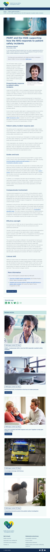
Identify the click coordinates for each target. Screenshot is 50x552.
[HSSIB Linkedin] (42, 550)
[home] (9, 527)
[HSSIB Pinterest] (44, 550)
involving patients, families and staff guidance (17, 161)
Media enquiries (7, 538)
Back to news (10, 291)
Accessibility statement (31, 538)
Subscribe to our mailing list (10, 540)
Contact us (6, 544)
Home (5, 11)
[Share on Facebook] (9, 303)
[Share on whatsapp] (18, 303)
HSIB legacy (29, 59)
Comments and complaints (10, 542)
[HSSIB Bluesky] (40, 550)
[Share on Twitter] (12, 303)
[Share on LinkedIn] (6, 303)
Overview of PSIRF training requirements (20, 278)
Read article (8, 352)
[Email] (21, 303)
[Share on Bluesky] (15, 303)
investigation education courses (14, 162)
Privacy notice (28, 540)
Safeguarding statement (31, 542)
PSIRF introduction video (12, 117)
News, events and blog (14, 11)
